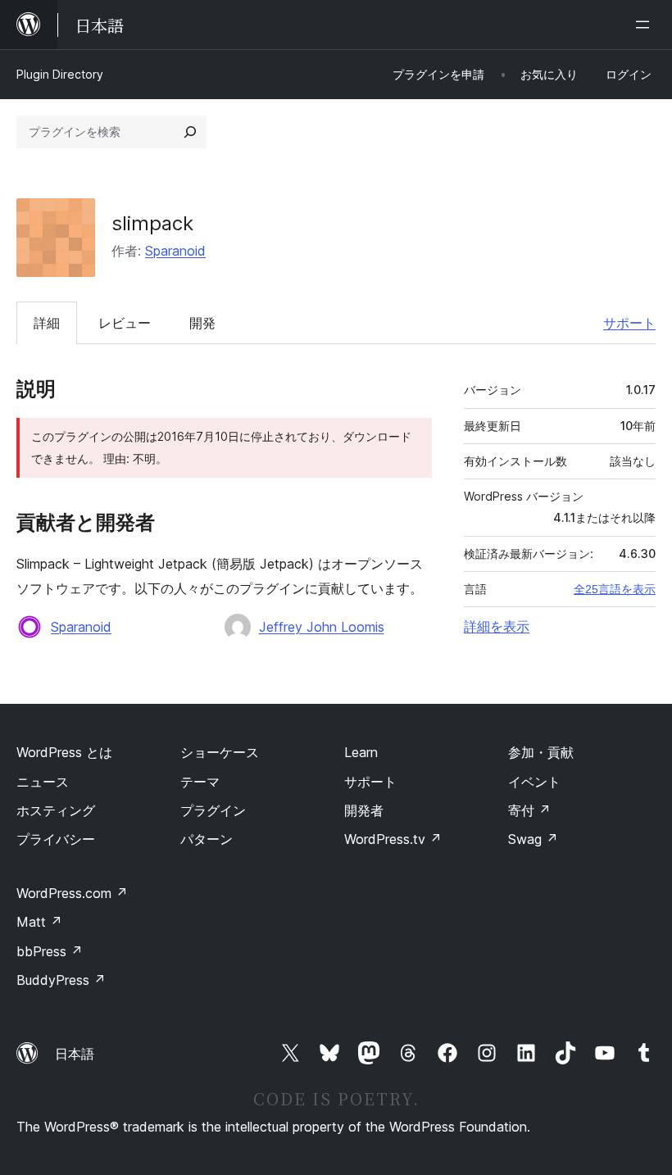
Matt (39, 922)
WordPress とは (64, 752)
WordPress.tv (393, 839)
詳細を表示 (496, 626)
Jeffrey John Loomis (321, 627)
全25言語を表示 (615, 589)
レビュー (124, 323)
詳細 (47, 323)
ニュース (42, 782)
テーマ (200, 782)
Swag (533, 839)
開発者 (364, 810)
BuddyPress (61, 980)
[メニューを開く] (646, 24)
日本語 (74, 1054)
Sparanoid (175, 251)
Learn (361, 752)
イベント (534, 782)
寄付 (529, 810)
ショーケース (219, 752)
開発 (202, 323)
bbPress (49, 951)
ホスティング (55, 810)
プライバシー (55, 839)
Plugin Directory (59, 74)
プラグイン (213, 810)
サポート (629, 323)
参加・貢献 (541, 752)
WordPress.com (72, 893)
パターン (206, 839)
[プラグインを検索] (190, 132)
